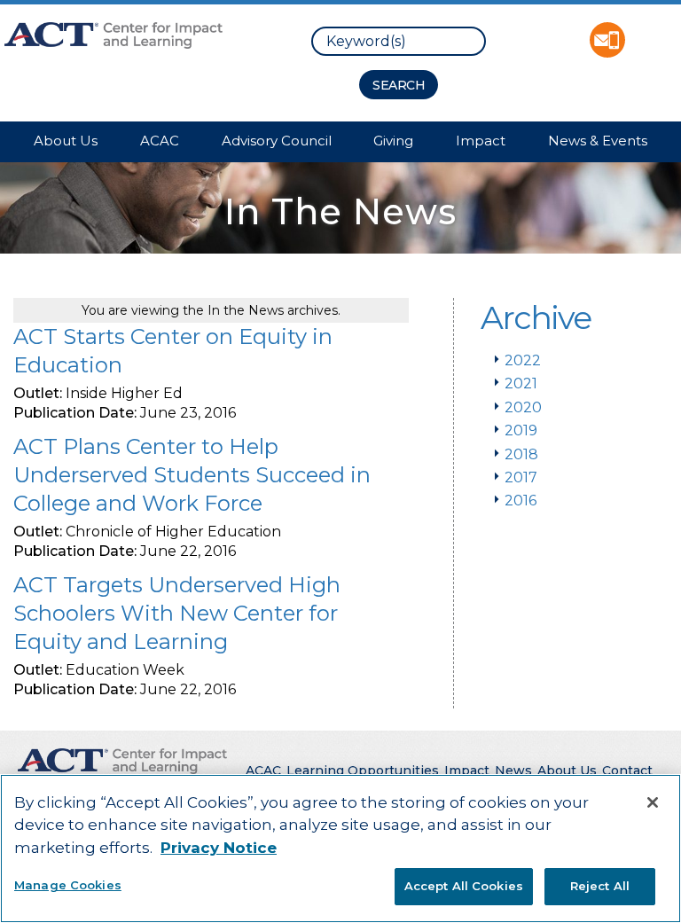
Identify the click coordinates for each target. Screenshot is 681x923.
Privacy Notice (218, 848)
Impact (480, 140)
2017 (521, 477)
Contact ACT (607, 40)
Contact (627, 770)
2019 (521, 430)
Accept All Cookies (463, 886)
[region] (340, 848)
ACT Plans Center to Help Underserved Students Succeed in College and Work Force (192, 475)
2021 (521, 383)
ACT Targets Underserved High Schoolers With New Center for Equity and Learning (176, 613)
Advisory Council (277, 140)
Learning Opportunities (362, 770)
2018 (521, 454)
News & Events (597, 140)
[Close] (652, 802)
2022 (523, 360)
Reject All (600, 886)
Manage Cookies (67, 885)
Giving (393, 140)
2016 (520, 500)
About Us (66, 140)
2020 (523, 407)
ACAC (159, 140)
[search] (398, 41)
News (513, 770)
